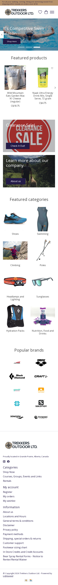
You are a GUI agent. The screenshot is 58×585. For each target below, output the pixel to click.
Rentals (7, 480)
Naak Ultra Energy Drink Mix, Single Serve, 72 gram (42, 95)
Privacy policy (10, 529)
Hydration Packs (15, 330)
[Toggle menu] (52, 12)
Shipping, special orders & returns (22, 538)
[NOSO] (17, 404)
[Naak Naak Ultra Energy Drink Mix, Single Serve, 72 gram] (42, 77)
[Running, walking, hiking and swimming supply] (19, 12)
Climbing (15, 265)
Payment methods (13, 534)
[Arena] (41, 363)
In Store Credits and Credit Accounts (23, 551)
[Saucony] (17, 417)
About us (8, 512)
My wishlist (9, 500)
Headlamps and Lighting (15, 298)
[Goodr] (17, 390)
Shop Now (9, 472)
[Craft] (41, 377)
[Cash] (26, 580)
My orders (8, 496)
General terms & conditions (18, 520)
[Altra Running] (17, 363)
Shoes (15, 233)
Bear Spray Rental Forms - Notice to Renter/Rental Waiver (23, 558)
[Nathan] (41, 390)
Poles (43, 265)
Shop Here (12, 41)
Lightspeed (8, 576)
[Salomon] (41, 404)
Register (7, 492)
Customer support (13, 543)
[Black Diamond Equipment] (17, 377)
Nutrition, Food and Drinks (43, 332)
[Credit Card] (31, 580)
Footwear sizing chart (15, 547)
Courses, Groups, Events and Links (22, 476)
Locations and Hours (14, 516)
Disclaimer (9, 525)
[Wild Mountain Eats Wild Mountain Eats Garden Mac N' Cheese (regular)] (15, 77)
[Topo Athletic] (41, 417)
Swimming (42, 233)
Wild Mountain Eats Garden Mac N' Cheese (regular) (15, 97)
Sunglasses (42, 296)
